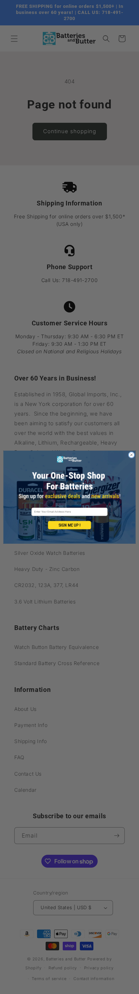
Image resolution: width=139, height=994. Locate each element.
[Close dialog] (131, 454)
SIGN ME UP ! (69, 525)
